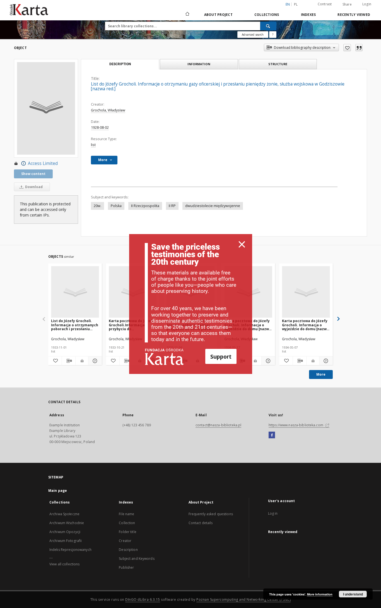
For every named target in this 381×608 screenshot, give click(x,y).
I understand (353, 594)
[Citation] (359, 47)
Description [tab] (120, 64)
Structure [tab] (277, 64)
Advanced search (253, 35)
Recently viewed (353, 14)
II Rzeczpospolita (145, 205)
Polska (116, 205)
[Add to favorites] (347, 47)
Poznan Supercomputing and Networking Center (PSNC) (243, 599)
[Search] (268, 25)
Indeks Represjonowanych (70, 549)
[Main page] (187, 14)
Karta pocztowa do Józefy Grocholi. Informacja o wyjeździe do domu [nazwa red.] (305, 324)
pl (296, 4)
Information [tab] (198, 64)
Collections (266, 14)
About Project (218, 14)
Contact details (201, 523)
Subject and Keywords (136, 558)
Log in (273, 513)
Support (221, 356)
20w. (97, 205)
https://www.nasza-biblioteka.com (296, 425)
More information (319, 594)
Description (128, 549)
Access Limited (43, 163)
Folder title (127, 531)
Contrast (325, 4)
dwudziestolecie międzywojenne (212, 205)
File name (126, 514)
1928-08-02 (100, 127)
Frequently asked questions (211, 514)
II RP (172, 205)
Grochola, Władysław (108, 110)
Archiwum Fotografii (65, 540)
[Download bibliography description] (68, 360)
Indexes (308, 14)
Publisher (126, 567)
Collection (127, 523)
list (93, 144)
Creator (125, 540)
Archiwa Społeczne (64, 514)
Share (347, 4)
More (320, 374)
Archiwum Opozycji (64, 531)
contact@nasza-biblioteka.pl (218, 425)
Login (366, 4)
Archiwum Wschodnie (66, 523)
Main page (57, 490)
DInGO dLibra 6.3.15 (142, 599)
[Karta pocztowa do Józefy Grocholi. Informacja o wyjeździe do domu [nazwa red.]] (306, 292)
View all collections (64, 564)
